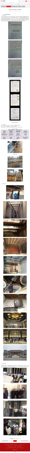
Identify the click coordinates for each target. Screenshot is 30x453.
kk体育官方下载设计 (3, 6)
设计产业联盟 (19, 6)
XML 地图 (15, 452)
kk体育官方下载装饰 (8, 6)
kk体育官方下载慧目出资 (15, 6)
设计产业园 (23, 6)
